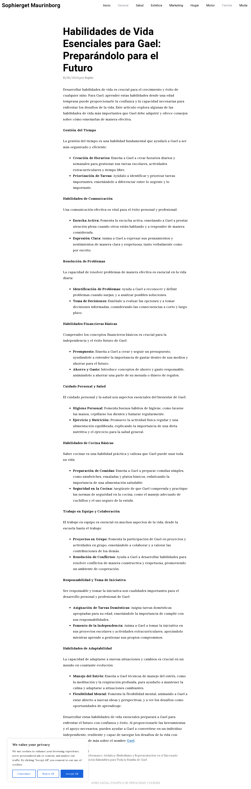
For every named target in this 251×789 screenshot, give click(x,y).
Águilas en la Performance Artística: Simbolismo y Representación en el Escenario (122, 755)
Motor (210, 5)
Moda (243, 5)
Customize (24, 773)
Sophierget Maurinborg (31, 5)
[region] (47, 760)
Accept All (72, 773)
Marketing (176, 5)
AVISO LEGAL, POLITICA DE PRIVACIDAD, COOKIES (125, 783)
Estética (156, 5)
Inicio (106, 5)
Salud (140, 5)
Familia (227, 5)
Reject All (48, 773)
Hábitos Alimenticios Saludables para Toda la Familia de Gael (107, 759)
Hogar (195, 5)
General (123, 5)
